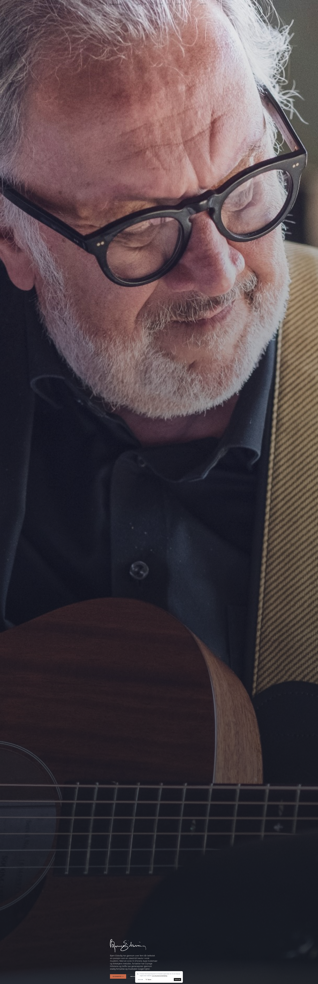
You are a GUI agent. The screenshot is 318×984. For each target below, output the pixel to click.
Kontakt (178, 4)
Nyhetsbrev (202, 4)
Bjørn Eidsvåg (115, 4)
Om (146, 4)
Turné (153, 4)
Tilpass (149, 979)
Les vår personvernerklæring (159, 975)
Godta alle (177, 979)
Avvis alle (140, 979)
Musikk (160, 4)
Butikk (169, 4)
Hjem (139, 4)
